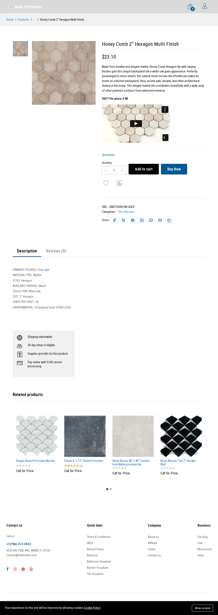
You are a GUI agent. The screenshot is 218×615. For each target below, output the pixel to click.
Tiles (120, 211)
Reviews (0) (56, 250)
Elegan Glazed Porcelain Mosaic (35, 460)
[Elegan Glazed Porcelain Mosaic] (36, 436)
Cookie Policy (92, 607)
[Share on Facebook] (114, 220)
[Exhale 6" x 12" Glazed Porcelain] (85, 436)
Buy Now (174, 169)
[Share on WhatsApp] (151, 220)
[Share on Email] (160, 220)
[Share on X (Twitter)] (123, 220)
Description (27, 250)
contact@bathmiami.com (21, 555)
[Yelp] (31, 569)
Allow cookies (202, 608)
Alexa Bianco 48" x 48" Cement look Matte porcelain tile (130, 462)
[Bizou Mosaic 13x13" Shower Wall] (181, 436)
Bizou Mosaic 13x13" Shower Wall (178, 462)
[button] (107, 489)
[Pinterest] (23, 569)
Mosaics (130, 211)
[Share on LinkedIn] (142, 220)
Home (10, 19)
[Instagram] (15, 569)
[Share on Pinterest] (133, 220)
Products (23, 19)
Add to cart (143, 169)
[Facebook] (7, 569)
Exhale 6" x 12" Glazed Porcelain (83, 460)
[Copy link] (169, 220)
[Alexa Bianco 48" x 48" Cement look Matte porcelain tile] (133, 436)
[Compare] (119, 183)
